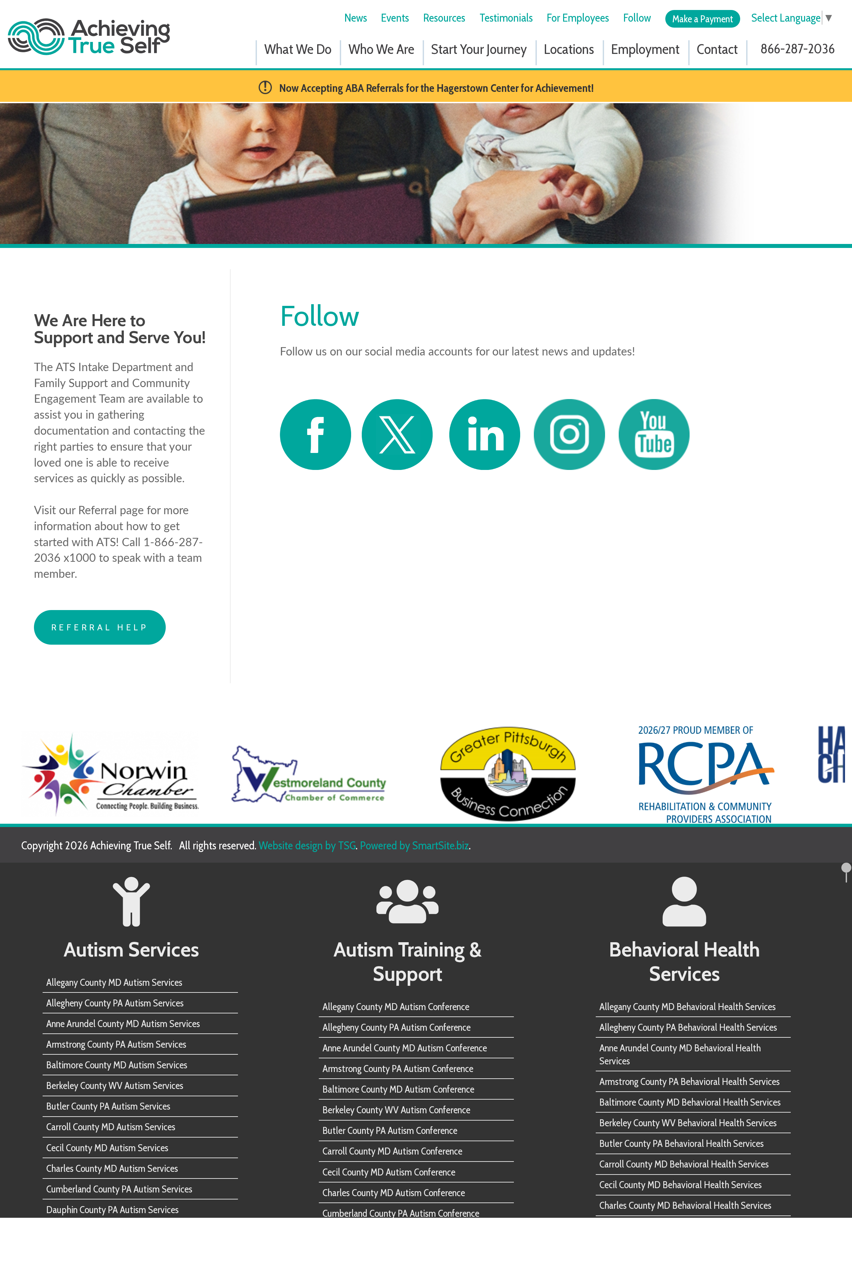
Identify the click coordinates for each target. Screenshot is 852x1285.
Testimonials (506, 18)
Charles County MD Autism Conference (393, 1192)
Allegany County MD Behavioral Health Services (687, 1006)
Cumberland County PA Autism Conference (400, 1213)
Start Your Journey (479, 49)
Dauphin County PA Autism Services (112, 1209)
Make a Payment (702, 19)
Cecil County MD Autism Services (107, 1148)
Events (395, 18)
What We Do (297, 49)
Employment (645, 49)
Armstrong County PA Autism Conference (397, 1068)
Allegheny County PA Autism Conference (396, 1027)
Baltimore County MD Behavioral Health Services (690, 1102)
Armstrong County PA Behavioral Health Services (689, 1081)
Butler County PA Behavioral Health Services (681, 1143)
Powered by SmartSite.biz (414, 845)
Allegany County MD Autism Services (114, 982)
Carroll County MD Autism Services (110, 1127)
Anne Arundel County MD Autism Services (123, 1023)
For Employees (578, 18)
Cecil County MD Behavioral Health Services (680, 1184)
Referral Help (100, 627)
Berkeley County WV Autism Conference (396, 1110)
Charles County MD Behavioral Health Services (685, 1205)
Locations (569, 49)
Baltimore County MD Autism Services (116, 1065)
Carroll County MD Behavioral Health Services (684, 1164)
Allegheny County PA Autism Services (115, 1003)
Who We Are (381, 49)
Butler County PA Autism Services (108, 1106)
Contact (717, 49)
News (355, 18)
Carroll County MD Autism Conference (392, 1151)
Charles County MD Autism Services (112, 1168)
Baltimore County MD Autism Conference (398, 1089)
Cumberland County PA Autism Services (119, 1189)
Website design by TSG (307, 845)
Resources (444, 18)
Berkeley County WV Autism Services (114, 1085)
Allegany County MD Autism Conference (395, 1006)
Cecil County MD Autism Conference (388, 1172)
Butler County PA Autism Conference (389, 1130)
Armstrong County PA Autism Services (116, 1044)
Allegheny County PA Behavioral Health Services (688, 1027)
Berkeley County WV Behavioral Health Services (688, 1123)
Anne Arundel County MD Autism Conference (404, 1048)
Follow (637, 18)
